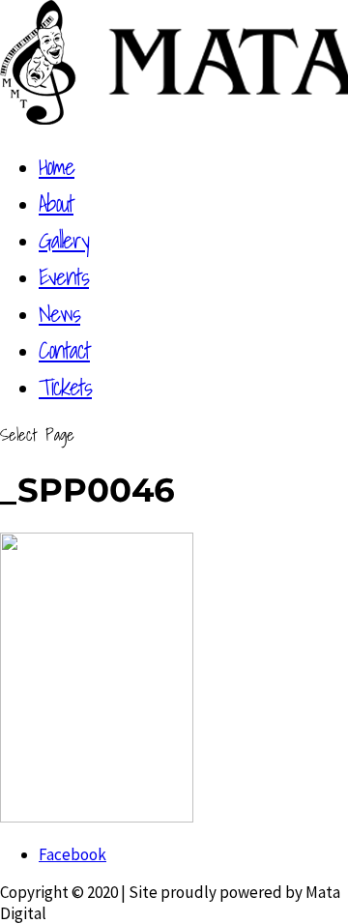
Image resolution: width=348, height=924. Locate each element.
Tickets (65, 386)
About (56, 203)
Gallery (64, 239)
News (59, 313)
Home (56, 166)
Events (64, 276)
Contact (64, 350)
